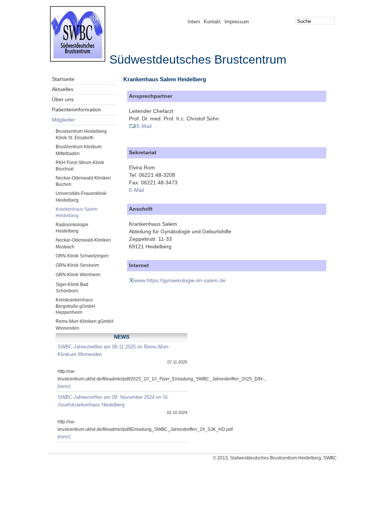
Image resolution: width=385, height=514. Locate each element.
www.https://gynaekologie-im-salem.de (180, 280)
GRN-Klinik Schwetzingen (82, 256)
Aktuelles (62, 89)
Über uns (63, 99)
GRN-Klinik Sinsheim (77, 265)
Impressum (236, 21)
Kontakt (212, 21)
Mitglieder (63, 120)
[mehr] (64, 386)
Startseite (63, 79)
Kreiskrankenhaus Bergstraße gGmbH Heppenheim (75, 306)
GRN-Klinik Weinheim (78, 274)
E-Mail (144, 126)
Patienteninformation (76, 110)
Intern (194, 21)
